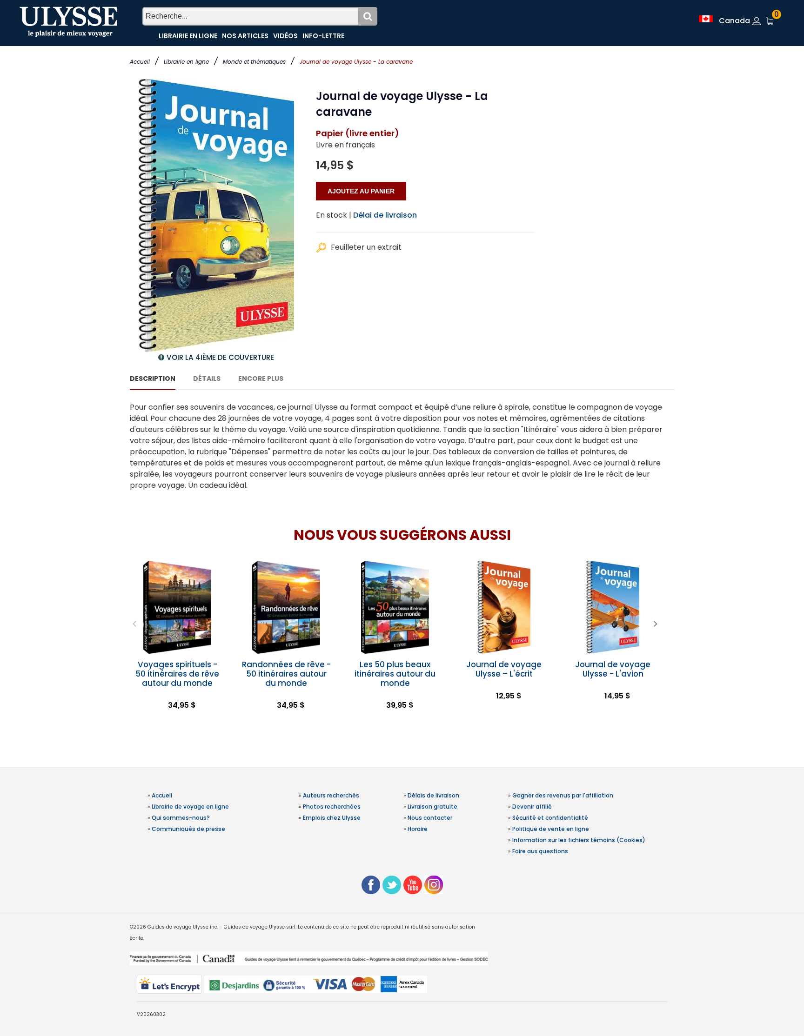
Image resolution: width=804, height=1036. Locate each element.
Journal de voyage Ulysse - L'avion (612, 669)
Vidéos (285, 35)
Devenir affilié (532, 806)
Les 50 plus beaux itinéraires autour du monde (395, 674)
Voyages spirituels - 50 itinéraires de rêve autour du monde (177, 674)
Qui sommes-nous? (181, 818)
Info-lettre (323, 35)
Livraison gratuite (432, 806)
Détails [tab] (207, 378)
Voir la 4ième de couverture (220, 357)
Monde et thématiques (254, 62)
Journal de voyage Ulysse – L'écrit (504, 669)
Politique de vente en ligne (550, 829)
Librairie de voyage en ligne (190, 806)
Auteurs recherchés (331, 795)
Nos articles (245, 35)
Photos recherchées (332, 806)
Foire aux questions (540, 851)
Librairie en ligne (186, 62)
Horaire (418, 829)
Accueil (140, 62)
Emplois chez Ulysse (332, 818)
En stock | (333, 215)
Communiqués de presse (188, 829)
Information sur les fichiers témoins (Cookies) (578, 840)
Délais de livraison (433, 795)
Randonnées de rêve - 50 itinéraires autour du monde (286, 674)
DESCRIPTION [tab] (152, 378)
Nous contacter (430, 818)
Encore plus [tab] (260, 378)
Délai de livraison (385, 215)
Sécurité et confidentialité (550, 818)
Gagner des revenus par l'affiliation (562, 795)
